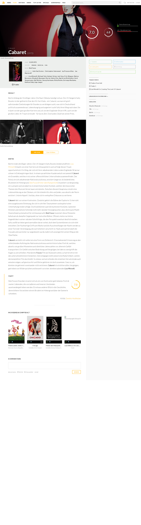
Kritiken (22, 2)
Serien (29, 2)
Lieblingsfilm (95, 67)
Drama (34, 65)
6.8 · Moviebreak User (124, 30)
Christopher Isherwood (53, 71)
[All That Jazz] (54, 328)
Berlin (91, 112)
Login (138, 2)
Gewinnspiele (55, 2)
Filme (15, 2)
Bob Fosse (33, 183)
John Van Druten (38, 71)
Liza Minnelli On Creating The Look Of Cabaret (106, 89)
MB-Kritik (37, 152)
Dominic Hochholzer (73, 298)
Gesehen (94, 62)
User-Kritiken (50, 152)
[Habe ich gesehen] (9, 341)
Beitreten (130, 2)
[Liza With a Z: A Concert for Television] (73, 328)
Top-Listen (37, 2)
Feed (63, 2)
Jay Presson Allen (68, 71)
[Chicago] (35, 328)
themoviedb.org (9, 58)
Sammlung (119, 67)
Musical (40, 65)
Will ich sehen (119, 62)
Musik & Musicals (95, 106)
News (9, 2)
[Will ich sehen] (12, 341)
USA (46, 65)
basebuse (92, 115)
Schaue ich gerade (96, 72)
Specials (46, 2)
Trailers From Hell (96, 83)
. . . (68, 2)
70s (90, 109)
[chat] (125, 3)
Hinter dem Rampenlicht (48, 183)
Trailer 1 (93, 86)
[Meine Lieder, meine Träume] (16, 328)
